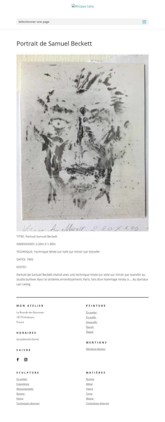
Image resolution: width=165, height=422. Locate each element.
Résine (90, 398)
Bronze (20, 393)
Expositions (22, 384)
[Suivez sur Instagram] (26, 359)
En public (91, 317)
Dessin (90, 327)
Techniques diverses (27, 403)
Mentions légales (95, 349)
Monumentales (24, 388)
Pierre (19, 398)
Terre (89, 393)
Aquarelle (91, 322)
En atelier (91, 312)
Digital (89, 332)
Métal (89, 384)
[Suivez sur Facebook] (17, 359)
